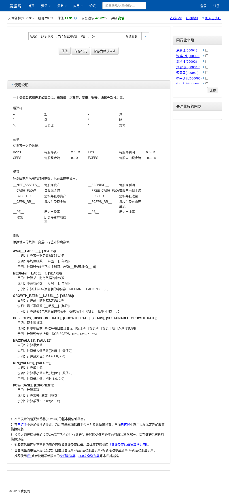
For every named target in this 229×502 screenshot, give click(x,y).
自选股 (22, 424)
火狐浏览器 (67, 455)
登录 (203, 5)
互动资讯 (192, 18)
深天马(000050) (187, 72)
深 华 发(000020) (188, 56)
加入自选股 (213, 18)
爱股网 (15, 6)
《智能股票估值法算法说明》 (127, 444)
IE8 (29, 455)
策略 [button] (60, 5)
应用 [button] (77, 5)
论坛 (92, 5)
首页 (31, 5)
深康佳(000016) (187, 50)
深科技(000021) (187, 61)
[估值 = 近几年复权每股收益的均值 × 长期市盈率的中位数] (75, 18)
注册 (216, 5)
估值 (64, 51)
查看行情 (176, 18)
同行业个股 (185, 40)
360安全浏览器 (89, 455)
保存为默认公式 (105, 51)
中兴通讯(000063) (189, 78)
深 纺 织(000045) (188, 67)
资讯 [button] (44, 5)
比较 (213, 90)
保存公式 (80, 51)
